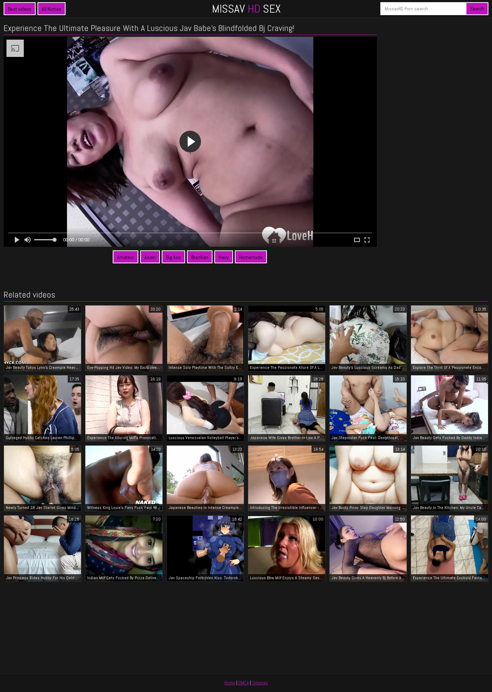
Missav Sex (246, 8)
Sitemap (260, 683)
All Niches (51, 9)
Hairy (224, 257)
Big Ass (173, 257)
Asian (150, 257)
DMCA (243, 683)
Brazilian (199, 257)
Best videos (19, 9)
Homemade (251, 257)
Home (229, 683)
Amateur (125, 257)
